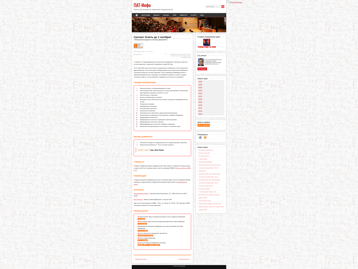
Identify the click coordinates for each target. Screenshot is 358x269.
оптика (172, 55)
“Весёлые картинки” (204, 153)
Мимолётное (183, 15)
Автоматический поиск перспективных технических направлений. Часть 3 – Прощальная (209, 168)
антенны (188, 54)
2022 (200, 93)
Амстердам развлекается (206, 150)
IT (181, 55)
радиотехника (187, 55)
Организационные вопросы (141, 193)
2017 (200, 108)
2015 (200, 114)
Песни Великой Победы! (205, 162)
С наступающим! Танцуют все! (207, 192)
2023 (200, 90)
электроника (181, 54)
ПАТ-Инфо (142, 5)
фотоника (177, 55)
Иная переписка (138, 199)
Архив (202, 15)
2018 (200, 105)
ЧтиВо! (174, 15)
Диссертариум (145, 15)
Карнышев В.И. (141, 51)
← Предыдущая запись (140, 259)
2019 (200, 102)
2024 (200, 87)
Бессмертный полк (204, 156)
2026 (200, 81)
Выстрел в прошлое (204, 189)
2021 (200, 96)
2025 (200, 84)
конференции (174, 54)
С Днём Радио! (203, 159)
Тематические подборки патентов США (210, 203)
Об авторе (194, 15)
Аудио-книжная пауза (205, 200)
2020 (200, 99)
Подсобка (166, 15)
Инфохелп (156, 15)
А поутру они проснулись (206, 186)
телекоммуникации (185, 57)
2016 (200, 111)
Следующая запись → (184, 259)
